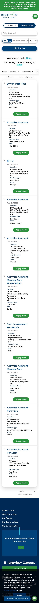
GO (21, 547)
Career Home (8, 510)
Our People (7, 518)
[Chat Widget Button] (34, 598)
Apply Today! (23, 9)
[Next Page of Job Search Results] (34, 491)
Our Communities (10, 522)
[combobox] (18, 33)
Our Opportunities (10, 526)
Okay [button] (19, 595)
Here (28, 58)
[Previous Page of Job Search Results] (30, 491)
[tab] (11, 25)
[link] (19, 99)
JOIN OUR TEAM (19, 569)
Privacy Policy (10, 590)
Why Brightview (9, 514)
